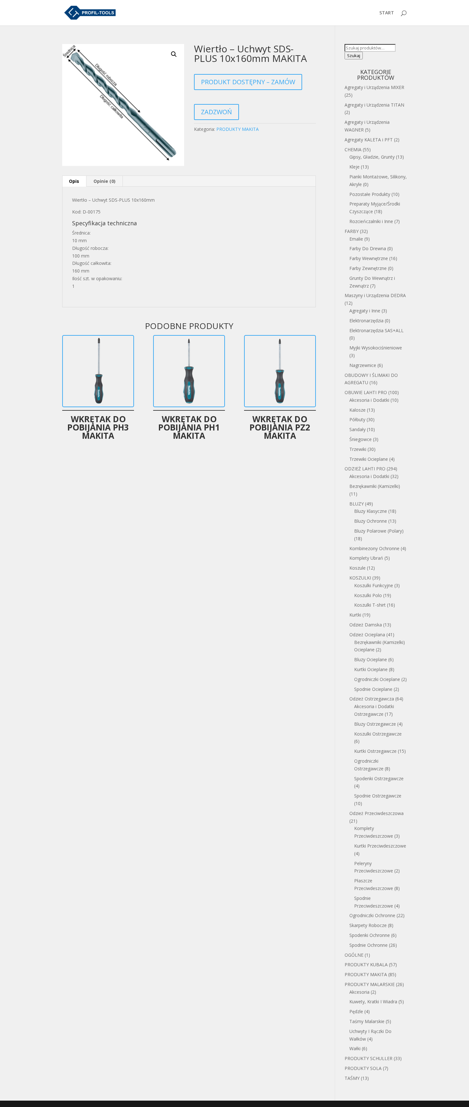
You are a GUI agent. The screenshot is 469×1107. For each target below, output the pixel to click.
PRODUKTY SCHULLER (368, 1058)
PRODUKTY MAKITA (237, 129)
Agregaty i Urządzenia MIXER (374, 87)
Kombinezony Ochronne (374, 548)
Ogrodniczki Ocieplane (377, 679)
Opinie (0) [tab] (104, 181)
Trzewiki (357, 449)
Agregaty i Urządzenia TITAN (374, 105)
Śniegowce (360, 439)
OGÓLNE (354, 955)
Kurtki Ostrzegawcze (375, 751)
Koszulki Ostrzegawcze (378, 734)
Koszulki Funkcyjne (373, 585)
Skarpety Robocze (368, 925)
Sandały (357, 429)
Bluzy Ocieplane (370, 659)
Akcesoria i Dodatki (369, 400)
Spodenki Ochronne (369, 935)
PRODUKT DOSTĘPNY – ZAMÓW (248, 82)
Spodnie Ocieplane (373, 689)
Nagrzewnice (362, 365)
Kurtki (355, 615)
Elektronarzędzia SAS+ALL (376, 330)
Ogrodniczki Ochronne (372, 915)
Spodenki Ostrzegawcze (379, 778)
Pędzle (356, 1011)
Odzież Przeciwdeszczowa (376, 813)
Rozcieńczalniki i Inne (371, 221)
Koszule (357, 568)
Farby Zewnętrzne (368, 268)
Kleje (354, 167)
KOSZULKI (360, 578)
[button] (174, 54)
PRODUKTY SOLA (363, 1068)
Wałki (355, 1048)
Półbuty (357, 419)
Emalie (356, 239)
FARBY (352, 231)
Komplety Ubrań (366, 558)
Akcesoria (359, 992)
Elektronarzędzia (366, 321)
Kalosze (357, 410)
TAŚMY (352, 1078)
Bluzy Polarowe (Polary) (379, 531)
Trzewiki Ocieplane (368, 459)
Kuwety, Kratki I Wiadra (373, 1002)
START (386, 13)
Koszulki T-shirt (370, 605)
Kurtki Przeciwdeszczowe (380, 846)
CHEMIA (353, 149)
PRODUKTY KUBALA (366, 964)
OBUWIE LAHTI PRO (366, 392)
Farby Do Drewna (367, 248)
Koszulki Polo (368, 595)
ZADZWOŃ (216, 112)
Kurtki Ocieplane (371, 669)
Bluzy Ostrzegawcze (375, 724)
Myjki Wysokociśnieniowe (375, 348)
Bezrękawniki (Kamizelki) (374, 486)
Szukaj (353, 55)
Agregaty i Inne (364, 311)
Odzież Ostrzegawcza (371, 699)
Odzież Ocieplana (367, 635)
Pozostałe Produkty (369, 194)
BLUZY (356, 504)
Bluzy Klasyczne (370, 511)
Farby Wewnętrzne (368, 258)
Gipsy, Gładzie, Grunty (372, 157)
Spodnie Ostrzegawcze (377, 796)
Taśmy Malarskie (366, 1021)
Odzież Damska (365, 625)
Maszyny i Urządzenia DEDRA (375, 295)
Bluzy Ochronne (370, 521)
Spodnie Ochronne (368, 945)
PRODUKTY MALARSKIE (370, 984)
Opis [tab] (74, 181)
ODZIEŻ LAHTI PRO (365, 469)
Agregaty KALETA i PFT (369, 140)
